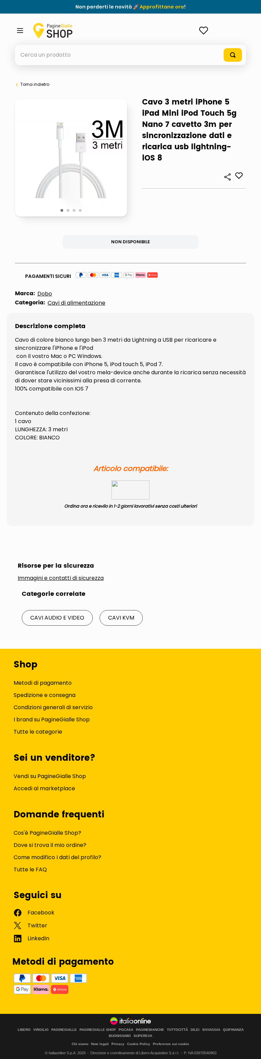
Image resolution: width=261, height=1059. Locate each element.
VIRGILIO (41, 1030)
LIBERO (24, 1030)
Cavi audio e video (57, 618)
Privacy (117, 1044)
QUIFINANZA (233, 1030)
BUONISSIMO (120, 1036)
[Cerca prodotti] (233, 55)
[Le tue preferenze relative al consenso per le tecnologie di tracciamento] (249, 1047)
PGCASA (126, 1030)
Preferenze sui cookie (171, 1044)
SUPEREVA (143, 1036)
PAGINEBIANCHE (150, 1030)
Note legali (100, 1044)
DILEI (195, 1030)
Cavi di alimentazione (76, 303)
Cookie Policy (138, 1044)
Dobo (44, 294)
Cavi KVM (121, 618)
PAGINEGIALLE (64, 1030)
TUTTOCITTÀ (177, 1030)
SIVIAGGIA (211, 1030)
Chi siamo (80, 1044)
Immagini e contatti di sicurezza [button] (61, 578)
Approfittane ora (162, 6)
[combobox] (130, 55)
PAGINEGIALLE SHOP (98, 1030)
